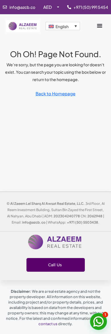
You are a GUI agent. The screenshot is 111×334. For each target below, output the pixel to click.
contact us (47, 323)
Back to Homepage (55, 93)
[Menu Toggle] (99, 25)
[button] (98, 321)
